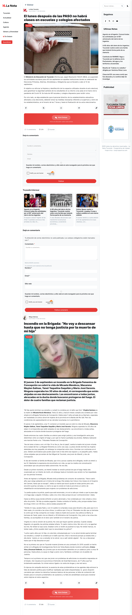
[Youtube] (117, 21)
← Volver (29, 5)
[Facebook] (105, 21)
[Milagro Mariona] (26, 317)
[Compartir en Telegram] (79, 108)
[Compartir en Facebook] (26, 108)
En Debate (8, 36)
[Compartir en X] (44, 108)
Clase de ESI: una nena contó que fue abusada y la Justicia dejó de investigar (115, 76)
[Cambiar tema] (128, 6)
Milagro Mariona (33, 317)
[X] (109, 21)
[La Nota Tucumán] (26, 10)
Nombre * (28, 268)
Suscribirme (7, 42)
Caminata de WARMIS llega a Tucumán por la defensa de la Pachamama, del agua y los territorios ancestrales (113, 60)
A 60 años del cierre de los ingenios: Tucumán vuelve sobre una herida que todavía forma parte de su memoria (61, 212)
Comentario (30, 244)
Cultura (6, 22)
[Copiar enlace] (96, 108)
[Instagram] (113, 21)
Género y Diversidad (10, 32)
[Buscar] (122, 6)
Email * (27, 276)
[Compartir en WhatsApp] (61, 108)
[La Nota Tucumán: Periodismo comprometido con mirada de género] (9, 6)
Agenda (6, 27)
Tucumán (6, 13)
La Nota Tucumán (34, 9)
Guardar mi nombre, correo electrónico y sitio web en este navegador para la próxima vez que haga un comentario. (60, 166)
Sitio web (28, 284)
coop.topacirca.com (120, 150)
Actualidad (7, 18)
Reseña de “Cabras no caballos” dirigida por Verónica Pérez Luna (115, 69)
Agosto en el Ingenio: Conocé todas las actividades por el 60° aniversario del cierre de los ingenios (35, 212)
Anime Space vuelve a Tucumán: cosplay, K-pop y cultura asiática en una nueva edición (87, 212)
